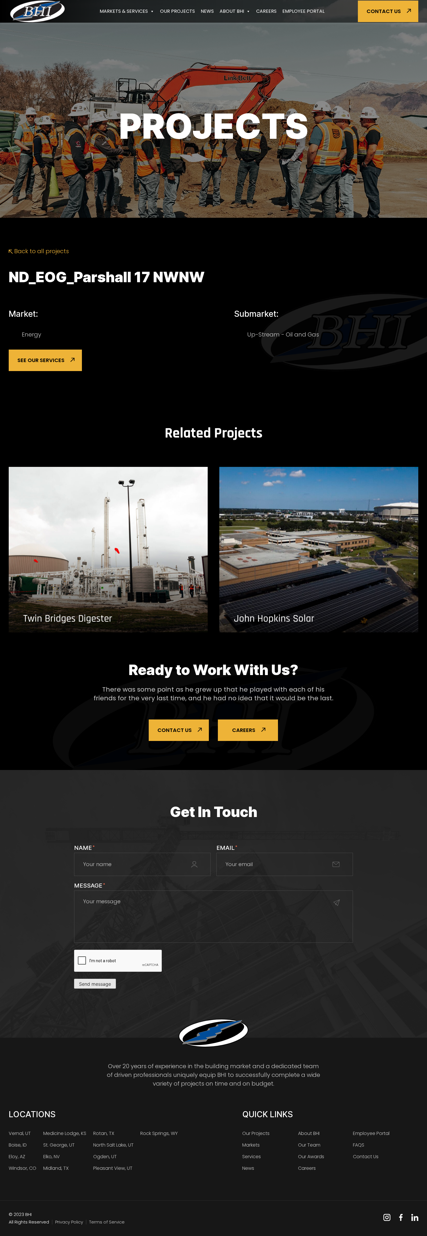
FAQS (358, 1145)
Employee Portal (303, 11)
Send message (95, 984)
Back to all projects (41, 251)
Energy (31, 334)
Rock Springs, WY (159, 1133)
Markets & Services (124, 11)
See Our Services (40, 360)
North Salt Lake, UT (113, 1145)
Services (251, 1156)
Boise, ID (18, 1145)
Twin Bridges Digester (67, 619)
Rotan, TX (103, 1133)
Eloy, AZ (17, 1156)
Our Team (309, 1145)
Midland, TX (56, 1168)
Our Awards (311, 1156)
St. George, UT (59, 1145)
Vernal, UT (20, 1133)
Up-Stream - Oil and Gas (283, 334)
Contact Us (384, 11)
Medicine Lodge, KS (64, 1133)
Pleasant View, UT (112, 1168)
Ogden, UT (105, 1156)
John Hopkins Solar (274, 619)
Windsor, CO (22, 1168)
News (207, 11)
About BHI (232, 11)
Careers (266, 11)
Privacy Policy (69, 1222)
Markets (251, 1145)
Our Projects (177, 11)
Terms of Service (107, 1222)
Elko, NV (51, 1156)
